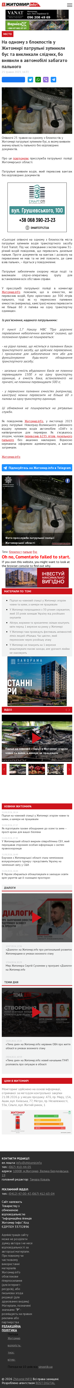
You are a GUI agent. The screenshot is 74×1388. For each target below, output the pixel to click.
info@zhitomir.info (29, 1163)
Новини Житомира (17, 806)
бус (35, 552)
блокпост (15, 552)
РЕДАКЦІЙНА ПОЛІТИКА (11, 1328)
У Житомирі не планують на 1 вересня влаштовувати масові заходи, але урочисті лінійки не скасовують (40, 648)
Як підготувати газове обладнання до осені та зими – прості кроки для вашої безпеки (34, 830)
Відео (8, 710)
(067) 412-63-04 (43, 1194)
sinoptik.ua (45, 1367)
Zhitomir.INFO (22, 1379)
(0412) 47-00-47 (20, 1194)
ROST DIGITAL (45, 1383)
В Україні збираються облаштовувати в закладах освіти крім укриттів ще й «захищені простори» (35, 875)
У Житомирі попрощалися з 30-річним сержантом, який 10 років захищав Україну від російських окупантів (40, 613)
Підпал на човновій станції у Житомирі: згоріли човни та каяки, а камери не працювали (35, 817)
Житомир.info (11, 292)
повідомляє (21, 158)
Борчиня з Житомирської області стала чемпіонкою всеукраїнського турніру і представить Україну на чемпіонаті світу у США (32, 861)
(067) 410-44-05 (20, 1167)
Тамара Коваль (40, 1179)
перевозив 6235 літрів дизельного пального (37, 438)
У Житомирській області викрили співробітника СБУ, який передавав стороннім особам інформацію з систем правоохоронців (35, 844)
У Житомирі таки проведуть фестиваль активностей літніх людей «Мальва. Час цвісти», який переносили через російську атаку (40, 635)
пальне (27, 552)
